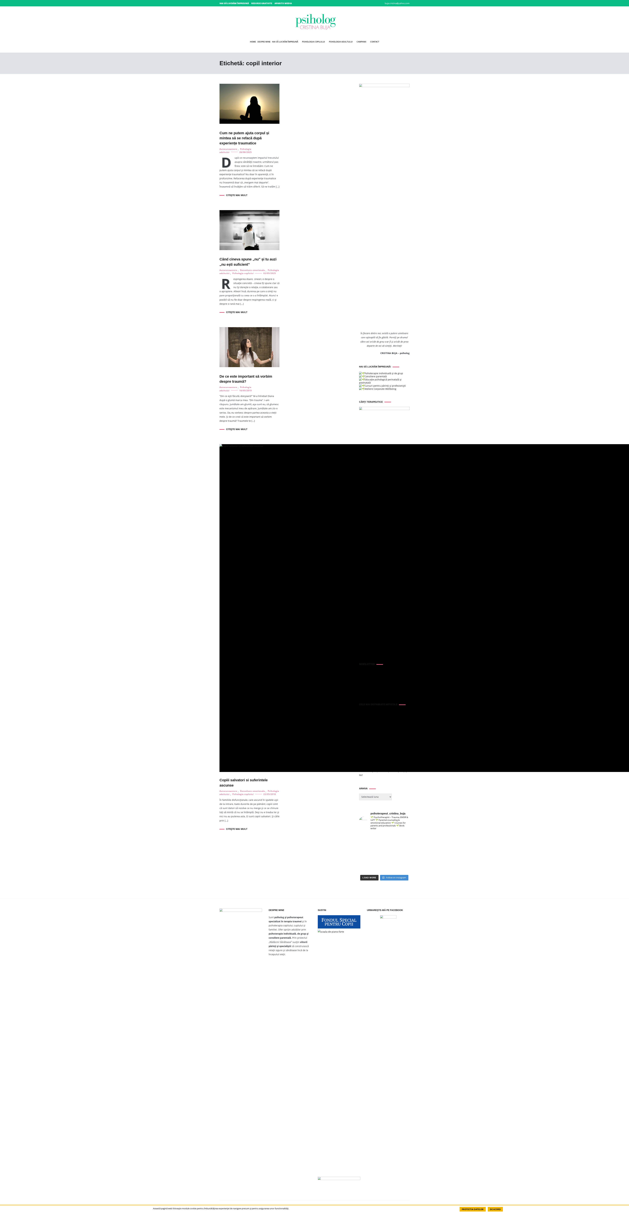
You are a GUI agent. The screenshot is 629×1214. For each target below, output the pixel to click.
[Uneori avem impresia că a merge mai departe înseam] (391, 845)
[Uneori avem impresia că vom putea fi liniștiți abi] (365, 837)
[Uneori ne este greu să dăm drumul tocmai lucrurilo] (404, 837)
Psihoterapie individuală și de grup (383, 373)
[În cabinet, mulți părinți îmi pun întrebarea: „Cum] (378, 845)
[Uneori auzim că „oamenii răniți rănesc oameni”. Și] (404, 861)
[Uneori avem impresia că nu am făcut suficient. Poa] (365, 861)
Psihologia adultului (341, 41)
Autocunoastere (228, 149)
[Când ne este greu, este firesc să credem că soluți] (365, 869)
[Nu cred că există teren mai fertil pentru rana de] (378, 861)
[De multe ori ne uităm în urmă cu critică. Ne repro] (391, 853)
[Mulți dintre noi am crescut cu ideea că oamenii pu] (404, 853)
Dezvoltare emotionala (252, 270)
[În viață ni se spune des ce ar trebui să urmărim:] (378, 869)
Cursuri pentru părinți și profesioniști (385, 385)
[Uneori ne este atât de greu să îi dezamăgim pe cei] (365, 845)
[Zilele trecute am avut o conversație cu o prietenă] (391, 869)
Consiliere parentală (375, 376)
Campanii (361, 41)
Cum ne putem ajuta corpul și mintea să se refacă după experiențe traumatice (244, 138)
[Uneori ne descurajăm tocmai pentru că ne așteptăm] (378, 853)
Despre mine (263, 41)
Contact (374, 41)
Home (253, 41)
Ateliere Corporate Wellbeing (380, 388)
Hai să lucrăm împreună (234, 3)
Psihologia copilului (313, 41)
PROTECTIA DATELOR (473, 1209)
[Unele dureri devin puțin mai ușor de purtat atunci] (404, 845)
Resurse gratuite (261, 3)
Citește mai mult (236, 195)
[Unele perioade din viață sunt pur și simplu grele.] (365, 853)
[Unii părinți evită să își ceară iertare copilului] (391, 861)
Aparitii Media (283, 3)
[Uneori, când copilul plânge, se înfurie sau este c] (391, 837)
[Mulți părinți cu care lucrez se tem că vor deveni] (404, 869)
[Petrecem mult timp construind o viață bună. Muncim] (378, 837)
